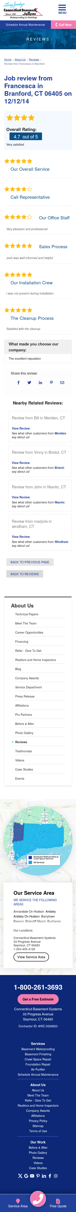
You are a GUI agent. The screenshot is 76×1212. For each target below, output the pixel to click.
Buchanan (54, 921)
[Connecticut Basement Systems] (23, 10)
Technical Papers (26, 614)
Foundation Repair (38, 1064)
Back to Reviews (25, 574)
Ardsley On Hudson (27, 916)
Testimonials (23, 751)
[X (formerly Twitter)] (20, 1175)
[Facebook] (49, 1175)
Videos (19, 760)
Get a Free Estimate (38, 999)
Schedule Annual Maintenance (25, 25)
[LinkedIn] (43, 1175)
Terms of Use (38, 1131)
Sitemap (38, 1126)
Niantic (60, 502)
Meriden (60, 433)
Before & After (24, 724)
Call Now (65, 24)
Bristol (59, 467)
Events (19, 778)
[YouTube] (32, 1175)
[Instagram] (55, 1175)
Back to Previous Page (30, 562)
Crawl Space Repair (38, 1059)
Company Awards (27, 678)
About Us (22, 605)
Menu (62, 12)
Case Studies (24, 769)
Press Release (25, 696)
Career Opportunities (29, 632)
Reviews (21, 742)
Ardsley (51, 911)
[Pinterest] (38, 1175)
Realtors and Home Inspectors (35, 660)
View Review (21, 428)
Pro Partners (23, 714)
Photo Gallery (24, 733)
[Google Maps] (26, 1175)
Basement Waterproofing (38, 1049)
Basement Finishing (38, 1054)
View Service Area (31, 956)
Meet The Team (26, 623)
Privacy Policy (38, 1121)
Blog (18, 669)
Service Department (28, 687)
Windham (61, 542)
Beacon (19, 921)
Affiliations (22, 705)
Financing (21, 641)
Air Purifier (38, 1069)
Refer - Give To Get (28, 650)
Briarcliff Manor (35, 921)
